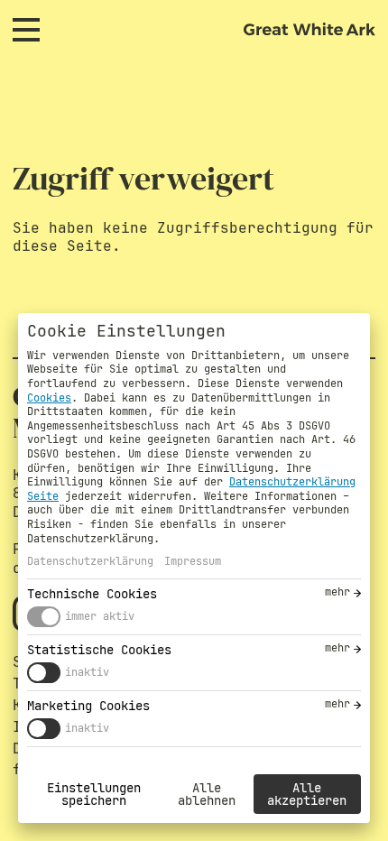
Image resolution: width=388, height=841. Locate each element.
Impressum (192, 561)
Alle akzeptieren (306, 794)
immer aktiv (99, 616)
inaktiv (87, 672)
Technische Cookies (92, 594)
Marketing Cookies (88, 705)
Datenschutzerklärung (90, 561)
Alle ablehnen (207, 794)
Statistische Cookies (99, 649)
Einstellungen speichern (94, 794)
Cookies (49, 398)
